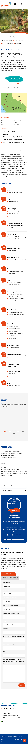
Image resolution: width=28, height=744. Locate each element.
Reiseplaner (10, 529)
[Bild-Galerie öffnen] (14, 103)
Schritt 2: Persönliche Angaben (10, 577)
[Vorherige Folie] (2, 433)
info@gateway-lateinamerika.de (11, 715)
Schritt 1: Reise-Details (8, 573)
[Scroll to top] (24, 740)
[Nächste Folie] (26, 433)
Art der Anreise (6, 590)
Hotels (4, 621)
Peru (3, 43)
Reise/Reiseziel (6, 582)
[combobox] (14, 594)
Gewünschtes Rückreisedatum (10, 605)
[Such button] (22, 4)
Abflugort (5, 651)
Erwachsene (6, 628)
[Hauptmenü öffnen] (25, 4)
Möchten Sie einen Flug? (9, 644)
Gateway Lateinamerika (7, 40)
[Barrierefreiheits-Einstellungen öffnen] (15, 4)
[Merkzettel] (18, 4)
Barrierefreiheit (18, 739)
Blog (2, 739)
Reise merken (12, 84)
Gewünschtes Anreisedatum (10, 597)
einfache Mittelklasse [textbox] (9, 624)
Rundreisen (10, 43)
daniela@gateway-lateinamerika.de (15, 539)
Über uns (3, 742)
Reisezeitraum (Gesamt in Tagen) (11, 613)
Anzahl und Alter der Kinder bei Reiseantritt (13, 636)
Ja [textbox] (4, 647)
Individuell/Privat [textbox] (8, 593)
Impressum (17, 742)
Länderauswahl (19, 40)
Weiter (22, 685)
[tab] (5, 431)
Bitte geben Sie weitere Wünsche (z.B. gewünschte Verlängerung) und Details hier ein (13, 661)
